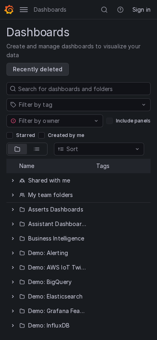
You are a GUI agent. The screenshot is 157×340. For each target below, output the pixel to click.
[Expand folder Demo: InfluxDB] (13, 325)
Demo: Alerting (48, 252)
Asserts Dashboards (55, 209)
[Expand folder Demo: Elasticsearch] (13, 296)
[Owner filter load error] (13, 121)
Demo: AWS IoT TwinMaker (64, 267)
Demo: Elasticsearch (55, 296)
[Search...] (104, 9)
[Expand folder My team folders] (13, 195)
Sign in (141, 9)
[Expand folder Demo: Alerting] (13, 253)
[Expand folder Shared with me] (13, 180)
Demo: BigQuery (50, 281)
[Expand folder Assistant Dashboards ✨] (13, 224)
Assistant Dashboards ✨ (62, 223)
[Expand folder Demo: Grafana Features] (13, 311)
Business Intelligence (56, 238)
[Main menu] (24, 9)
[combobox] (54, 104)
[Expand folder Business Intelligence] (13, 238)
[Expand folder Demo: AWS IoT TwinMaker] (13, 267)
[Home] (9, 10)
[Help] (120, 9)
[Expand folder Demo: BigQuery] (13, 282)
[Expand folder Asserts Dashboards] (13, 209)
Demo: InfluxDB (49, 325)
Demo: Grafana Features (61, 310)
